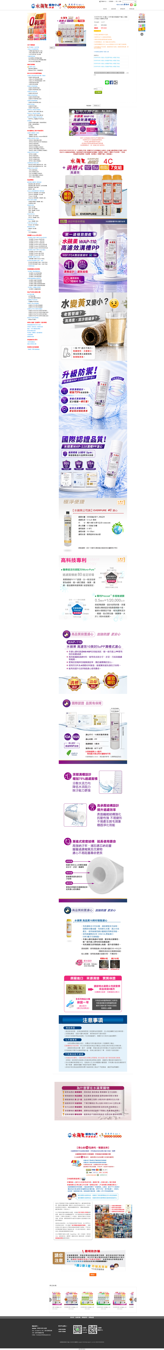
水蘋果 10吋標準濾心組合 (34, 89)
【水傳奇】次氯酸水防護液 (34, 287)
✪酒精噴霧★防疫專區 (33, 269)
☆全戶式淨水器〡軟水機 (34, 54)
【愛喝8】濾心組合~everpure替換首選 (37, 136)
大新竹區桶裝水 (31, 342)
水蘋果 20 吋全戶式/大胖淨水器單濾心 (37, 314)
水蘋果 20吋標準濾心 (32, 95)
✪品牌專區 (30, 180)
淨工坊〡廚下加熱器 (33, 215)
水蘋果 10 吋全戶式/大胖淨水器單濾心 (37, 310)
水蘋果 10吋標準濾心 (32, 86)
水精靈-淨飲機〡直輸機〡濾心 (35, 201)
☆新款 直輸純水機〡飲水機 (35, 52)
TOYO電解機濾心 (32, 232)
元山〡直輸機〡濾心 (33, 221)
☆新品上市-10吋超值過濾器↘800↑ (37, 80)
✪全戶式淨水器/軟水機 (33, 292)
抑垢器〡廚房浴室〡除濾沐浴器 (35, 326)
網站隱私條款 (82, 1349)
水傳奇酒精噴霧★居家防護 (34, 278)
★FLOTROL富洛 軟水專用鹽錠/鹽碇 (37, 59)
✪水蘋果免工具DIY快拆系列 (35, 130)
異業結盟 (131, 8)
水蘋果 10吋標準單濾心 (34, 88)
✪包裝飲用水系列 (32, 339)
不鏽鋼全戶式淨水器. (33, 301)
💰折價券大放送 (31, 66)
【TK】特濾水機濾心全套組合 (35, 175)
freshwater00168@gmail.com (43, 1335)
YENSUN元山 (30, 219)
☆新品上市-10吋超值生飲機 (35, 79)
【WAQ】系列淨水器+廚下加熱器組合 (37, 141)
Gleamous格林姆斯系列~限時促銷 (35, 191)
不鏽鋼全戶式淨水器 (32, 299)
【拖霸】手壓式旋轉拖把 (33, 349)
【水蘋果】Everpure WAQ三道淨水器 (37, 244)
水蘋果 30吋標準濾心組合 (34, 102)
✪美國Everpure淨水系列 (34, 235)
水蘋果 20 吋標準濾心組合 (34, 98)
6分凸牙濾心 (31, 127)
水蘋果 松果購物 (62, 1331)
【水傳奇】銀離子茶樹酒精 (35, 280)
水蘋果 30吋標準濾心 (32, 100)
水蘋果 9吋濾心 (31, 104)
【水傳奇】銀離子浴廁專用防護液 (36, 285)
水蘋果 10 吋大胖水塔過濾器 (35, 305)
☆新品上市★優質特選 (32, 49)
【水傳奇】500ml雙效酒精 (34, 274)
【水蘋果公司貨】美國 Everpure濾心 (36, 249)
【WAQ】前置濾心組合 (34, 145)
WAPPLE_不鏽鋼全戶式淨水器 (36, 118)
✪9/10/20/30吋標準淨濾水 (34, 73)
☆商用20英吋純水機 (33, 82)
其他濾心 (29, 120)
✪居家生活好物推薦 (33, 347)
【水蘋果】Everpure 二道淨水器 (36, 241)
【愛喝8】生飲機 (32, 134)
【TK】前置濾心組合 (33, 171)
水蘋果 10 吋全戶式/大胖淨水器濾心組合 (38, 312)
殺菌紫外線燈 (30, 336)
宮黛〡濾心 (31, 212)
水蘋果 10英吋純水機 (33, 77)
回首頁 (105, 8)
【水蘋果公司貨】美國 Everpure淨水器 (37, 237)
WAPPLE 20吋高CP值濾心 (34, 113)
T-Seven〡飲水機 (32, 196)
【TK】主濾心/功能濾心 (34, 177)
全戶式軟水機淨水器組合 (34, 298)
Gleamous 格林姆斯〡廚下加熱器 (36, 192)
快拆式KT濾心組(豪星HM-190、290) (37, 166)
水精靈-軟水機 (31, 203)
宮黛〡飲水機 (31, 207)
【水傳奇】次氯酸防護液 (34, 289)
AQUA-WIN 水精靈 (32, 199)
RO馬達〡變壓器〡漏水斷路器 (34, 332)
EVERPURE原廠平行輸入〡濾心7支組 (37, 264)
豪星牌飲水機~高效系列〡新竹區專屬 (37, 185)
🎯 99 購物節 (31, 45)
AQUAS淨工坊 (31, 214)
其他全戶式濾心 (32, 319)
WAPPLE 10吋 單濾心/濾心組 (35, 111)
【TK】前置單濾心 (33, 170)
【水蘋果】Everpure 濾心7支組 (36, 255)
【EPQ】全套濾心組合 (34, 159)
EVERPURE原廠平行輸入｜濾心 (35, 260)
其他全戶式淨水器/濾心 (33, 317)
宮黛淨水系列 (30, 205)
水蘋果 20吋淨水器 (33, 93)
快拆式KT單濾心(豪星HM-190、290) (37, 164)
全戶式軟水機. (31, 296)
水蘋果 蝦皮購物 (62, 1329)
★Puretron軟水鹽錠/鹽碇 (34, 61)
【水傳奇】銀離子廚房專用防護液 (36, 283)
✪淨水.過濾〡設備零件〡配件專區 (37, 322)
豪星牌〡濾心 (31, 189)
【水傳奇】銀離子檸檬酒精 (35, 282)
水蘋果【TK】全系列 (32, 168)
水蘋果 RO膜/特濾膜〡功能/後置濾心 (37, 122)
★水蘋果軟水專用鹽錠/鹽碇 (35, 58)
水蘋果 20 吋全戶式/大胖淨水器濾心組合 (38, 315)
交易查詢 (111, 1)
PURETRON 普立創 (32, 223)
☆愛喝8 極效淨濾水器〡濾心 (35, 51)
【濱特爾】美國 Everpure (33, 257)
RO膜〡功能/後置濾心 (33, 124)
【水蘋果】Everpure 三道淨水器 (36, 242)
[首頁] (56, 6)
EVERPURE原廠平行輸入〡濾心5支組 (37, 262)
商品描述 (88, 105)
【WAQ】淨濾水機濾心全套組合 (36, 148)
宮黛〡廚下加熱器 (32, 208)
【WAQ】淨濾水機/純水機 (34, 140)
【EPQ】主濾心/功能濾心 (34, 161)
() (103, 1)
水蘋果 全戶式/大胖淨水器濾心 (34, 308)
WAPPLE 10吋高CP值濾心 (34, 109)
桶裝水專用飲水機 (31, 344)
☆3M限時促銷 (30, 266)
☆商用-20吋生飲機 (33, 84)
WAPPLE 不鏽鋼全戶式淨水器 (34, 117)
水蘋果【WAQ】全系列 (33, 138)
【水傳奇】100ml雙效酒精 (34, 276)
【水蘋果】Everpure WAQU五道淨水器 (38, 248)
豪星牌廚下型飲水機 (33, 187)
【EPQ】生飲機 (32, 154)
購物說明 (122, 8)
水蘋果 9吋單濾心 (32, 106)
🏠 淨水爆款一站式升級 (33, 47)
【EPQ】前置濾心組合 (34, 157)
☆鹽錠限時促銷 (31, 56)
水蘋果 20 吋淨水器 (32, 91)
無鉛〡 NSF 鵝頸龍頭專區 (33, 328)
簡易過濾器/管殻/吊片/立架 (34, 324)
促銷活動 (113, 8)
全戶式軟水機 (30, 294)
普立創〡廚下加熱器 (33, 225)
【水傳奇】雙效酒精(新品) (33, 271)
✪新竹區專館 (31, 64)
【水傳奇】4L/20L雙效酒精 (35, 273)
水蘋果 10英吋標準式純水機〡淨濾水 (36, 75)
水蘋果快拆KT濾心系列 (33, 162)
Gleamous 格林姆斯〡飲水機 (35, 194)
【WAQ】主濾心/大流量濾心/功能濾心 (37, 150)
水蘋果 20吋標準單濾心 (34, 97)
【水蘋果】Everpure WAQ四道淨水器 (37, 246)
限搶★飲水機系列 (32, 68)
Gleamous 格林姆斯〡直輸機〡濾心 (37, 198)
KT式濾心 (30, 126)
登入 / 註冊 (118, 1)
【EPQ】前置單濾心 (33, 155)
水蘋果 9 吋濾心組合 (33, 107)
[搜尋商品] (135, 1)
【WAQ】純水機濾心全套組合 (35, 147)
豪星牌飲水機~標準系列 (34, 184)
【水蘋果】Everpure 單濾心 (35, 251)
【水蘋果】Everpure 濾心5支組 (36, 253)
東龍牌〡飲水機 (32, 228)
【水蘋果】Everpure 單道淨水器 (36, 239)
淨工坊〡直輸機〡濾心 (34, 217)
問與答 (96, 105)
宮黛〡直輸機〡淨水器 (34, 210)
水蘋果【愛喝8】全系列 (33, 133)
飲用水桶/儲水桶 (31, 330)
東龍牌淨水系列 (31, 226)
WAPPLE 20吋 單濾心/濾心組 (35, 115)
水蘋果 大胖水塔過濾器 (33, 303)
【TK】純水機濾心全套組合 (35, 173)
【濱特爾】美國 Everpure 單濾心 (36, 258)
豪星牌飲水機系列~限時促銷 (34, 182)
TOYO (28, 230)
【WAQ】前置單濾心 (33, 143)
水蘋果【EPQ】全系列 (33, 152)
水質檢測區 (30, 334)
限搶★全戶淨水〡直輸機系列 (35, 70)
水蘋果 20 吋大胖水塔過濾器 (35, 307)
